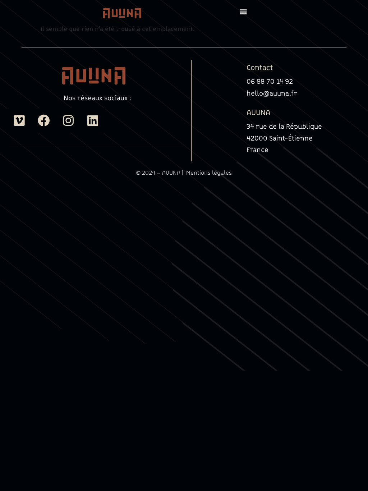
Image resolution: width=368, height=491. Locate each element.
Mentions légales (209, 172)
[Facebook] (44, 120)
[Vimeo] (19, 120)
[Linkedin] (92, 120)
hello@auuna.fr (272, 93)
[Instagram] (68, 120)
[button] (243, 11)
